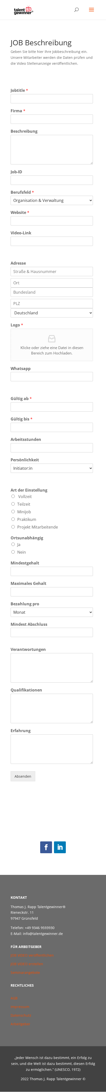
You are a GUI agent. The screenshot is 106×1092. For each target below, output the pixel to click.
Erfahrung (21, 730)
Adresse (18, 263)
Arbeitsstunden (26, 439)
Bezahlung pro (25, 604)
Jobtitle (19, 90)
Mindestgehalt (25, 563)
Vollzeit (24, 496)
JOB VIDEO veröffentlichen (32, 955)
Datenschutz (21, 1015)
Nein (21, 552)
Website (20, 212)
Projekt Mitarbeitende (37, 527)
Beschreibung (24, 131)
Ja (18, 544)
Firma (18, 110)
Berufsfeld (22, 192)
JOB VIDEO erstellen (27, 964)
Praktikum (26, 519)
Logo (17, 325)
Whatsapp (21, 368)
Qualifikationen (26, 690)
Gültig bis (22, 419)
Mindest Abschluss (29, 624)
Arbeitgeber (20, 1024)
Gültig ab (21, 398)
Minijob (24, 511)
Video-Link (21, 233)
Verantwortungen (28, 649)
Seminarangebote (25, 972)
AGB (14, 998)
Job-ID (16, 172)
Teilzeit (23, 504)
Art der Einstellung (29, 490)
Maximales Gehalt (28, 583)
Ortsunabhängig (27, 538)
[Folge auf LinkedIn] (60, 847)
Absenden (23, 776)
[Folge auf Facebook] (46, 847)
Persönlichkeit (25, 460)
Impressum (20, 1006)
